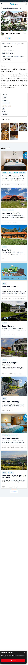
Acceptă (13, 660)
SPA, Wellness (22, 172)
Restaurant (10, 472)
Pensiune (9, 8)
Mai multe (14, 491)
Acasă (4, 8)
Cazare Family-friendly (7, 172)
